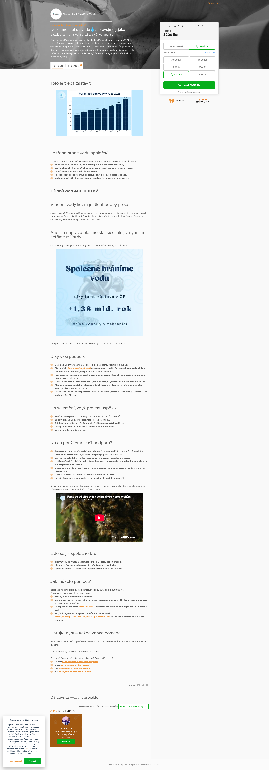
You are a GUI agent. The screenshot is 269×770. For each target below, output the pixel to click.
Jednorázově (176, 46)
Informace (58, 65)
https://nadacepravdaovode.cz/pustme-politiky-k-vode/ (82, 616)
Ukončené (67, 710)
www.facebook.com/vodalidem (74, 668)
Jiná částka (209, 52)
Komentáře (75, 65)
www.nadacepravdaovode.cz (74, 665)
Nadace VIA (144, 765)
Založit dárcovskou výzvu (133, 706)
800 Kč (202, 67)
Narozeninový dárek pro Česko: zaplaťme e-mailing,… (66, 734)
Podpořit (66, 741)
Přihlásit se (213, 3)
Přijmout (32, 761)
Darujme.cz (133, 765)
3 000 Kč (176, 59)
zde (26, 749)
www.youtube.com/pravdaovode (75, 671)
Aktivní (53, 710)
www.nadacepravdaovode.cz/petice (80, 661)
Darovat (189, 85)
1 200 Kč (176, 67)
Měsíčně (203, 46)
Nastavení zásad (15, 761)
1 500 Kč (202, 59)
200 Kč (202, 74)
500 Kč (177, 74)
